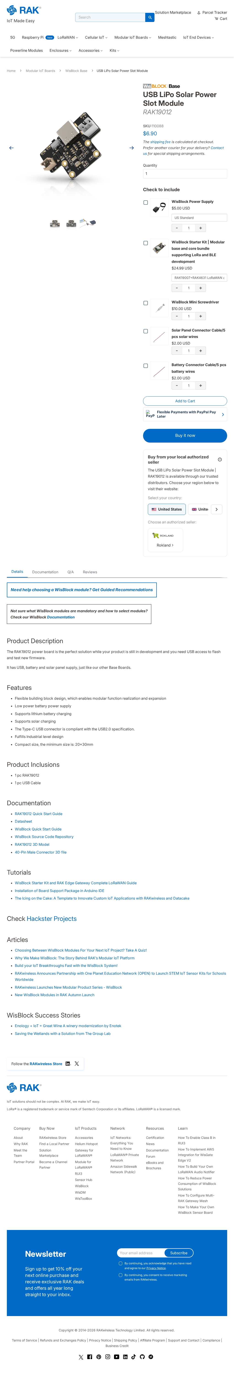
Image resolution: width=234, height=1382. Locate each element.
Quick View (160, 207)
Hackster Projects (52, 918)
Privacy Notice (156, 1268)
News (150, 1144)
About (18, 1138)
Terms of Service (24, 1340)
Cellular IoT (95, 37)
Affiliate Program (152, 1340)
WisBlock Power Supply (193, 201)
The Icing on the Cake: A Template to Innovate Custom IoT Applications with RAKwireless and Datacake (102, 898)
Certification (155, 1138)
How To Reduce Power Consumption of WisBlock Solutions (197, 1183)
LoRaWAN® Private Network (124, 1157)
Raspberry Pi (33, 37)
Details (17, 571)
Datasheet (23, 821)
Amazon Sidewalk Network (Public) (123, 1169)
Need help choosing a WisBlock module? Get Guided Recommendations (82, 589)
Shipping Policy (125, 1340)
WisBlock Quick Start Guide (38, 829)
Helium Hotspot (86, 1144)
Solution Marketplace (173, 12)
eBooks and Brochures (155, 1165)
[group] (167, 509)
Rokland (164, 545)
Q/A (70, 572)
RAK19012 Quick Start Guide (38, 813)
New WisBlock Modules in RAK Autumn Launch (54, 995)
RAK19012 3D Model (32, 844)
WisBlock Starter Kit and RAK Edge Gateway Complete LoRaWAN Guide (76, 883)
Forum (150, 1156)
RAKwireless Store (52, 1138)
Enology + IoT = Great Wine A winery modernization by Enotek (68, 1025)
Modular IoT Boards (131, 37)
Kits (113, 50)
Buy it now (185, 435)
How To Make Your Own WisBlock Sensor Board (196, 1209)
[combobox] (110, 17)
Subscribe (178, 1253)
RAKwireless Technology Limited (120, 1330)
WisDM (80, 1192)
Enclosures (59, 50)
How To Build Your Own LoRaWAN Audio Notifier (196, 1169)
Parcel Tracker (214, 12)
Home (11, 71)
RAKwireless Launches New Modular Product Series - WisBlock (68, 987)
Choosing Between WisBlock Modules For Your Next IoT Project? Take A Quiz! (81, 950)
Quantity (150, 165)
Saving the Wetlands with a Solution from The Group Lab (63, 1033)
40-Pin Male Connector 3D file (40, 852)
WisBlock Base (76, 71)
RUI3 (78, 1173)
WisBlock (82, 1186)
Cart (223, 18)
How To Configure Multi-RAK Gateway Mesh (196, 1198)
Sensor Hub (83, 1180)
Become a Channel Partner (53, 1164)
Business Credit (117, 1346)
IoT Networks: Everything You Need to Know (121, 1143)
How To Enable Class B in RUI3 (196, 1140)
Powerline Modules (26, 50)
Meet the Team (20, 1153)
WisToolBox (83, 1198)
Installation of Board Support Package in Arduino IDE (59, 890)
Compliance (211, 1340)
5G (12, 37)
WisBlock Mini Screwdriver (195, 302)
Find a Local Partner (54, 1144)
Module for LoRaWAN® (83, 1164)
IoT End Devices (197, 37)
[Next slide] (216, 509)
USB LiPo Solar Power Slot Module (122, 71)
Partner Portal (24, 1162)
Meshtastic (167, 37)
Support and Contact (183, 1340)
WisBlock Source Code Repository (44, 836)
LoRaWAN (67, 37)
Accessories (89, 50)
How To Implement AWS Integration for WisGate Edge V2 (196, 1154)
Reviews (90, 572)
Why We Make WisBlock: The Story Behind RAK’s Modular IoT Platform (75, 958)
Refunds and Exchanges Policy (63, 1340)
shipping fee (160, 142)
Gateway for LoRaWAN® (84, 1153)
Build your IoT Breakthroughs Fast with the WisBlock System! (66, 965)
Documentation (45, 572)
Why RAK (21, 1144)
